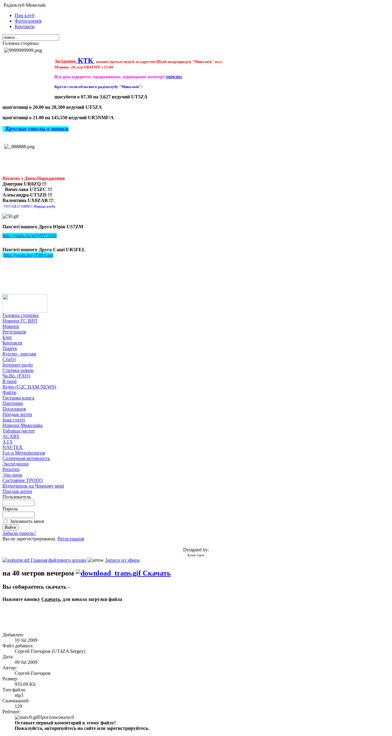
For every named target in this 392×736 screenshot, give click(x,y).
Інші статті (13, 419)
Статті (9, 359)
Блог (7, 337)
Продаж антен (17, 414)
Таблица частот (18, 430)
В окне (9, 381)
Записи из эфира (122, 560)
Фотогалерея (28, 21)
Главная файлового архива (57, 560)
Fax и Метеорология (23, 452)
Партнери (12, 403)
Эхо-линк (12, 474)
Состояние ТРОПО (22, 480)
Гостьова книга (18, 397)
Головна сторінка (20, 315)
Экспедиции (15, 463)
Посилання (14, 408)
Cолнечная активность (26, 458)
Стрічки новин (18, 370)
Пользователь (16, 496)
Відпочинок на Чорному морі (33, 485)
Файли (9, 392)
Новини (10, 326)
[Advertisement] (38, 618)
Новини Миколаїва (22, 425)
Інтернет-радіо (17, 364)
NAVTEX (12, 447)
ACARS (10, 436)
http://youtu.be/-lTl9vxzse (28, 255)
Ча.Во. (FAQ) (16, 375)
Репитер (11, 469)
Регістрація (14, 331)
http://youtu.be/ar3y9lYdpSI (29, 235)
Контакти (25, 26)
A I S (7, 441)
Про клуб (24, 15)
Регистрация (71, 538)
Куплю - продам (19, 353)
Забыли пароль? (19, 533)
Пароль (10, 508)
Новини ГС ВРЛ (19, 320)
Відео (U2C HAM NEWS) (29, 386)
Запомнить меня (27, 521)
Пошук (9, 348)
